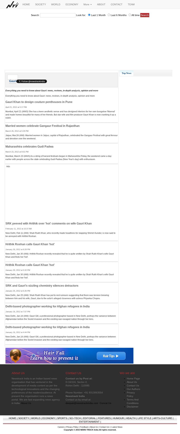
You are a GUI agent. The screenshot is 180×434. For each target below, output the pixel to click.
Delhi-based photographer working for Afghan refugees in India (47, 306)
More (86, 4)
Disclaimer (132, 406)
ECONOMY (72, 4)
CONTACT (117, 4)
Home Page (133, 378)
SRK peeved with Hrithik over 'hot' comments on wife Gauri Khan (48, 223)
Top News (126, 73)
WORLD (55, 4)
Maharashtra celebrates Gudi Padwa (29, 146)
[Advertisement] (90, 44)
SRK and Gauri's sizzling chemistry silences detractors (41, 285)
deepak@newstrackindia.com (82, 403)
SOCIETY (40, 4)
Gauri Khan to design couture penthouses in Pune (38, 101)
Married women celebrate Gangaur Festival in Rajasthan (42, 125)
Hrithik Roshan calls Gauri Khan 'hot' (30, 244)
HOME (26, 4)
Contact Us (133, 385)
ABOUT (101, 4)
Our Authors (133, 389)
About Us (132, 382)
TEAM (131, 4)
